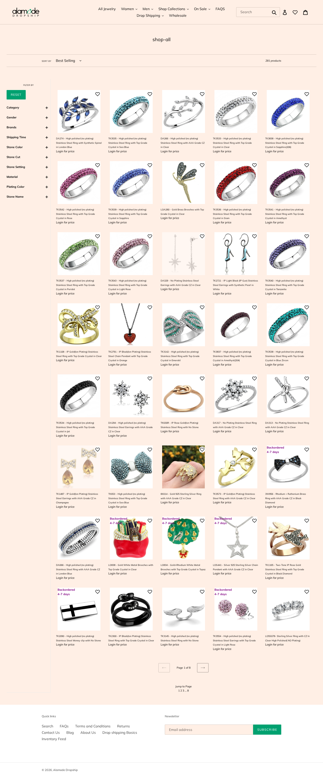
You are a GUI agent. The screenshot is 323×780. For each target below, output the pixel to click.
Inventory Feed (54, 739)
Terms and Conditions (93, 726)
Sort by (46, 61)
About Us (88, 732)
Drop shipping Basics (119, 732)
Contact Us (51, 732)
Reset (16, 95)
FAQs (64, 726)
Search (47, 726)
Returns (123, 726)
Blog (70, 732)
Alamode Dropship (65, 770)
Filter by (28, 85)
